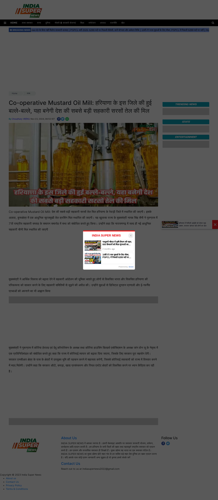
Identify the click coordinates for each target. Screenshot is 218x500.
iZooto (131, 267)
